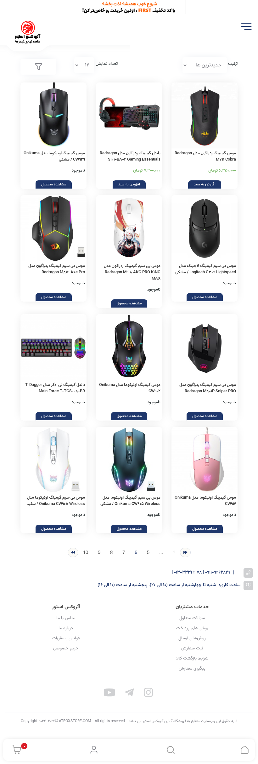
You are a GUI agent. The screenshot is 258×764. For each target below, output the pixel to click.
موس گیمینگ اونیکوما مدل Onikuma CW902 (129, 388)
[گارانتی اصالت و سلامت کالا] (53, 347)
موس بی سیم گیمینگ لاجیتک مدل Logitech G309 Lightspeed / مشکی (205, 269)
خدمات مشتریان (192, 607)
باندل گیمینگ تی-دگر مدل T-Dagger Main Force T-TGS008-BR (55, 388)
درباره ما (66, 628)
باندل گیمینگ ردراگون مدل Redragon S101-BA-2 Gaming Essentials (130, 156)
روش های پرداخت (192, 628)
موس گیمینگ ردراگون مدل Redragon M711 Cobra (205, 156)
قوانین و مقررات (66, 638)
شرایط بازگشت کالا (192, 658)
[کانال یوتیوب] (110, 694)
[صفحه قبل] (185, 552)
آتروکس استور (66, 607)
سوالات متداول (192, 618)
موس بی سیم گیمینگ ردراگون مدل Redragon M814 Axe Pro (56, 269)
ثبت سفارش (192, 648)
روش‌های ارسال (192, 638)
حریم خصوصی (66, 648)
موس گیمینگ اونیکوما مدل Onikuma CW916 (205, 501)
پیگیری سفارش (192, 668)
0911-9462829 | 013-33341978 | (201, 572)
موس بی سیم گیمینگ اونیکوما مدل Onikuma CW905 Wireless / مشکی (130, 501)
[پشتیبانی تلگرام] (129, 694)
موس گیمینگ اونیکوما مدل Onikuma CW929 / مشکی (54, 156)
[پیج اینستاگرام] (148, 694)
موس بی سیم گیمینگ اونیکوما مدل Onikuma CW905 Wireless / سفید (56, 501)
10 (85, 552)
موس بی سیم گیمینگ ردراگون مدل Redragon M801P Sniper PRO (207, 388)
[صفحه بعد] (73, 552)
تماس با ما (65, 618)
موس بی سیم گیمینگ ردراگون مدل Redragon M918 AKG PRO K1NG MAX (132, 272)
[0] (15, 750)
